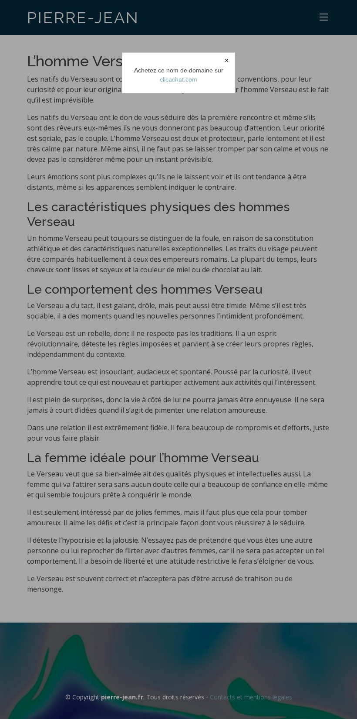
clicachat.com (178, 79)
